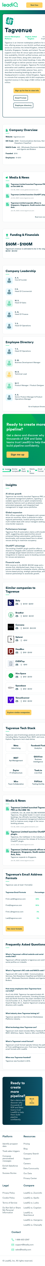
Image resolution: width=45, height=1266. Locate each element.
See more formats (14, 929)
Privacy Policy (8, 1193)
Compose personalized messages (8, 1158)
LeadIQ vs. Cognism (32, 1208)
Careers (27, 1164)
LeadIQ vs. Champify (33, 1225)
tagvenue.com (35, 960)
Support (27, 1159)
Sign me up (17, 454)
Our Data (28, 1173)
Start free (34, 5)
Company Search (31, 1154)
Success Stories (9, 1173)
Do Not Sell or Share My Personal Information (11, 1210)
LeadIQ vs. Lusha (31, 1203)
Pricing (27, 1144)
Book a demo (32, 1101)
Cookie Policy (8, 1198)
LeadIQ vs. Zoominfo (33, 1193)
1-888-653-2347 (22, 1240)
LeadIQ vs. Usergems (33, 1220)
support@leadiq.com (24, 1245)
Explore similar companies (18, 712)
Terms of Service (9, 1203)
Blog (26, 1149)
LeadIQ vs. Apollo (31, 1198)
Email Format (20, 98)
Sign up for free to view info (27, 90)
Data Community (31, 1169)
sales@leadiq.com (23, 1250)
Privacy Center (30, 1178)
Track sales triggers (11, 1151)
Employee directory (23, 105)
